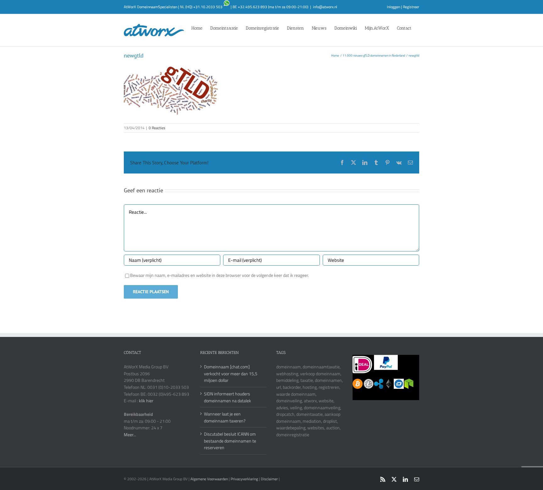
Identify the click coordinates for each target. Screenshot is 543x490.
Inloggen (393, 7)
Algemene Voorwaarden (209, 479)
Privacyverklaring (244, 479)
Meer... (130, 434)
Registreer (411, 7)
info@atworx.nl (325, 7)
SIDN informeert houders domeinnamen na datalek (227, 397)
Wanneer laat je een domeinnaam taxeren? (224, 417)
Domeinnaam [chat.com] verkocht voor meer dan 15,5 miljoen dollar (230, 373)
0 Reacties (157, 128)
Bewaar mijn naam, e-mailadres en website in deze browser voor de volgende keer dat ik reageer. (219, 275)
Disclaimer (269, 479)
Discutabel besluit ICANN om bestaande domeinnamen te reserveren (230, 441)
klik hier (146, 400)
